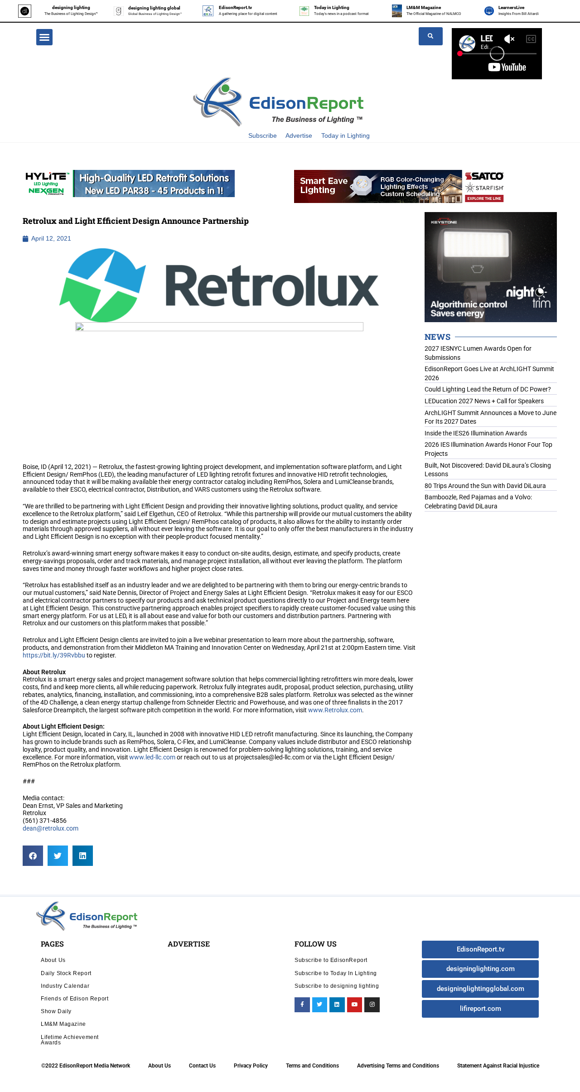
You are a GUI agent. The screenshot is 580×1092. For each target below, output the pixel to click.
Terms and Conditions (312, 1066)
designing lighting (71, 7)
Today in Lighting (331, 7)
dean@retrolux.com (50, 828)
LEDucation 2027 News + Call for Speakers (484, 401)
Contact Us (202, 1066)
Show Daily (56, 1011)
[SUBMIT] (431, 36)
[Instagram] (372, 1005)
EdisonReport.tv (235, 7)
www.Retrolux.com (335, 710)
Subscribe (262, 135)
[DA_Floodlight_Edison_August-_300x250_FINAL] (491, 266)
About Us (53, 960)
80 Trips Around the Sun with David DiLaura (485, 485)
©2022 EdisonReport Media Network (85, 1066)
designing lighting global (154, 7)
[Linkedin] (337, 1005)
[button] (44, 37)
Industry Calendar (65, 986)
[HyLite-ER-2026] (129, 183)
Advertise (298, 135)
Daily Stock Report (66, 973)
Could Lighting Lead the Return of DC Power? (488, 389)
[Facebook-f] (302, 1005)
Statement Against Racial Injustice (498, 1066)
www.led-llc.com (152, 757)
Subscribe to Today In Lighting (336, 973)
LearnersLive (511, 7)
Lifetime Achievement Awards (70, 1039)
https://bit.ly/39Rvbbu (54, 655)
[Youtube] (354, 1005)
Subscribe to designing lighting (337, 986)
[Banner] (400, 185)
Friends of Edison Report (74, 998)
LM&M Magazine (423, 7)
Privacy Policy (251, 1066)
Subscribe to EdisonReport (331, 960)
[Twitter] (320, 1005)
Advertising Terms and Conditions (398, 1066)
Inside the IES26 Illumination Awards (476, 433)
